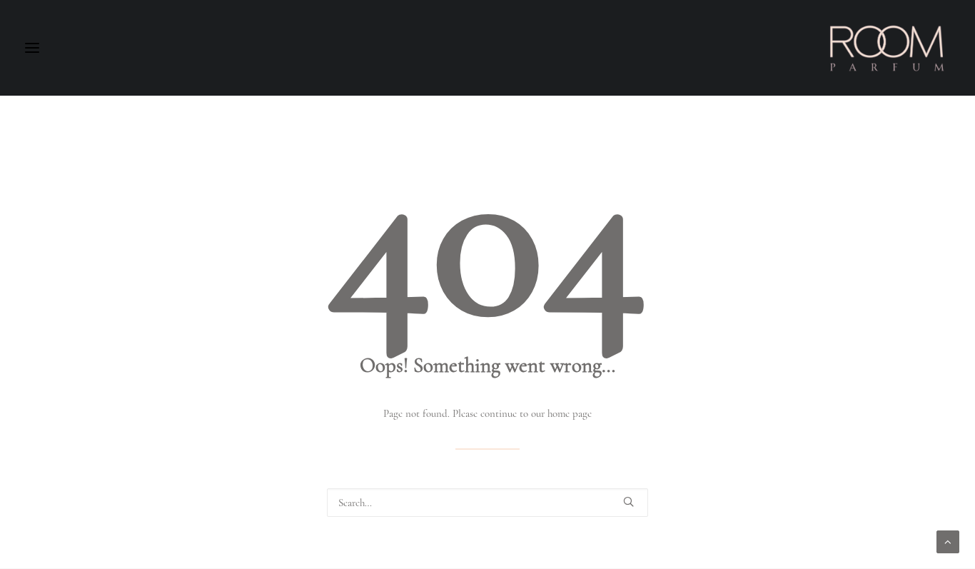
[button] (628, 501)
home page (569, 413)
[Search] (487, 502)
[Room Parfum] (887, 47)
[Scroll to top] (947, 540)
